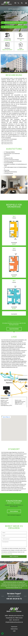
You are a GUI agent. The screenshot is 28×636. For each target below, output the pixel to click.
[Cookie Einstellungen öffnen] (2, 634)
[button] (22, 3)
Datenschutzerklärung (6, 553)
